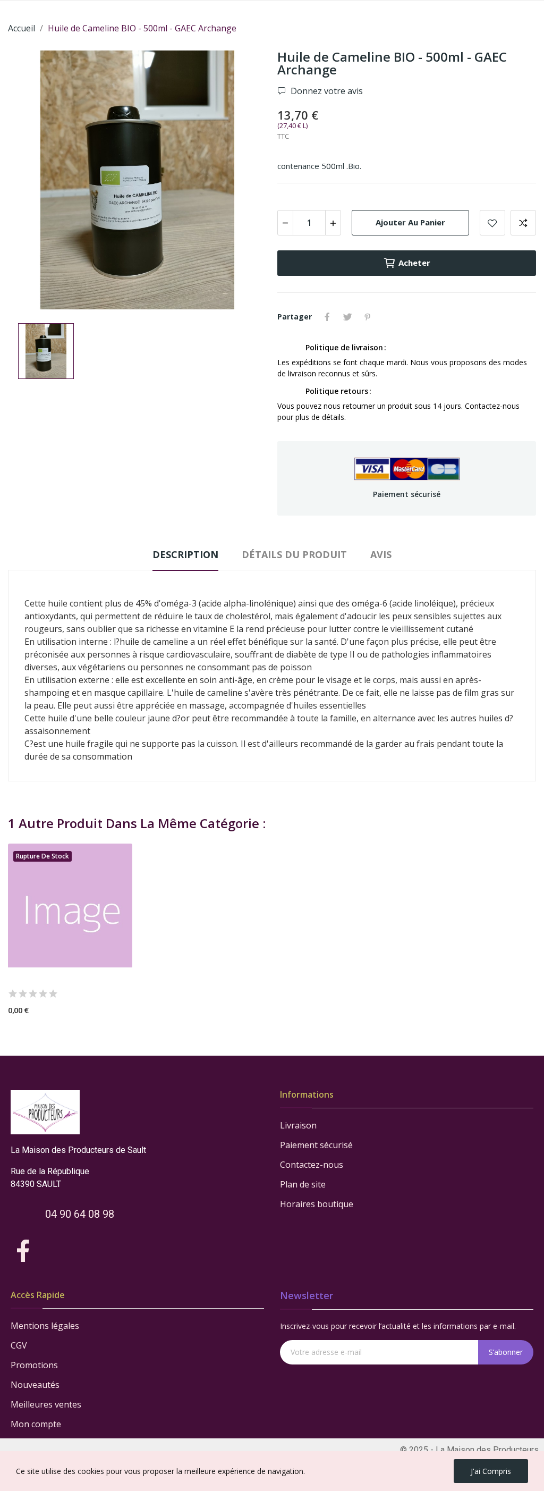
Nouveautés (35, 1385)
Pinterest (368, 317)
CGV (19, 1345)
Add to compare (523, 222)
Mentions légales (45, 1326)
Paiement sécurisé (316, 1145)
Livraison (298, 1125)
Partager (327, 317)
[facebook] (23, 1251)
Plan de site (303, 1184)
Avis (381, 554)
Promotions (34, 1365)
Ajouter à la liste (492, 222)
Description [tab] (185, 554)
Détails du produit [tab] (294, 554)
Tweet (347, 317)
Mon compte (36, 1424)
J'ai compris (491, 1471)
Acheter (414, 262)
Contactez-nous (311, 1164)
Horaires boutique (316, 1204)
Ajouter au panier (410, 222)
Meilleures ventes (46, 1404)
